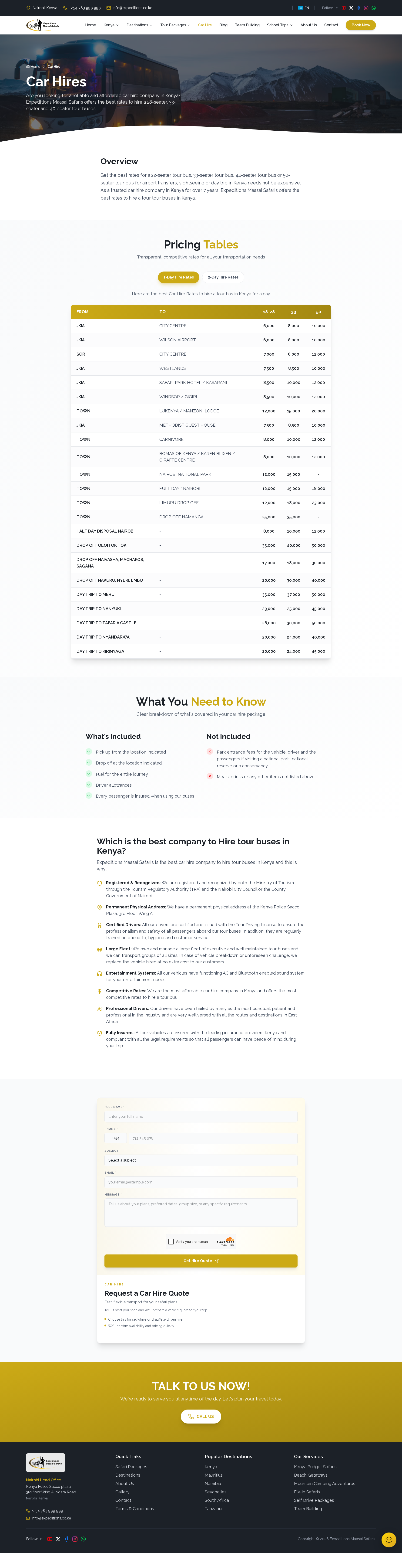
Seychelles (216, 1491)
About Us (309, 25)
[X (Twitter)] (351, 8)
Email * (110, 1172)
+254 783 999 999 (85, 8)
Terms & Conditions (134, 1508)
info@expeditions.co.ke (132, 8)
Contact (331, 25)
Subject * (112, 1150)
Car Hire (205, 25)
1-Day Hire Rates (179, 277)
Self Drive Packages (314, 1500)
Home (90, 25)
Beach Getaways (311, 1475)
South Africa (217, 1500)
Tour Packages (173, 25)
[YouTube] (344, 8)
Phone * (111, 1129)
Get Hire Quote (198, 1261)
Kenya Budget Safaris (315, 1466)
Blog (223, 25)
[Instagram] (366, 8)
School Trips (277, 25)
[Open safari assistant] (389, 1540)
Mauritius (214, 1475)
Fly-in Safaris (307, 1491)
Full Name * (114, 1107)
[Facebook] (358, 8)
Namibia (213, 1483)
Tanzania (213, 1508)
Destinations (137, 25)
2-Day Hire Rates (223, 277)
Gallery (122, 1491)
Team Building (247, 25)
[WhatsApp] (373, 8)
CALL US (205, 1416)
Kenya (109, 25)
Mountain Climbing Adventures (324, 1483)
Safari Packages (131, 1466)
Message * (113, 1194)
